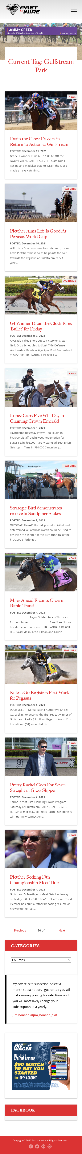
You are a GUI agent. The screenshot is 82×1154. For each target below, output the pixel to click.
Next (62, 930)
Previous (20, 930)
